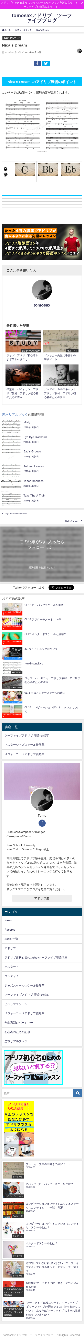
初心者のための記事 (17, 1032)
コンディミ (11, 976)
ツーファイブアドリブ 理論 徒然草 (26, 735)
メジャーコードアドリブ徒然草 (24, 754)
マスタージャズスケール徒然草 (24, 744)
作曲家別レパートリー (18, 1022)
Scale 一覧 (11, 938)
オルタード (11, 966)
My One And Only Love (16, 513)
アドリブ (10, 948)
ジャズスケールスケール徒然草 (24, 985)
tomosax (42, 305)
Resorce (9, 929)
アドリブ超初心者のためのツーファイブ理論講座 (35, 957)
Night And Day (71, 521)
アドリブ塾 (42, 898)
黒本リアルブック (12, 38)
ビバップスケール (15, 1004)
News (8, 920)
